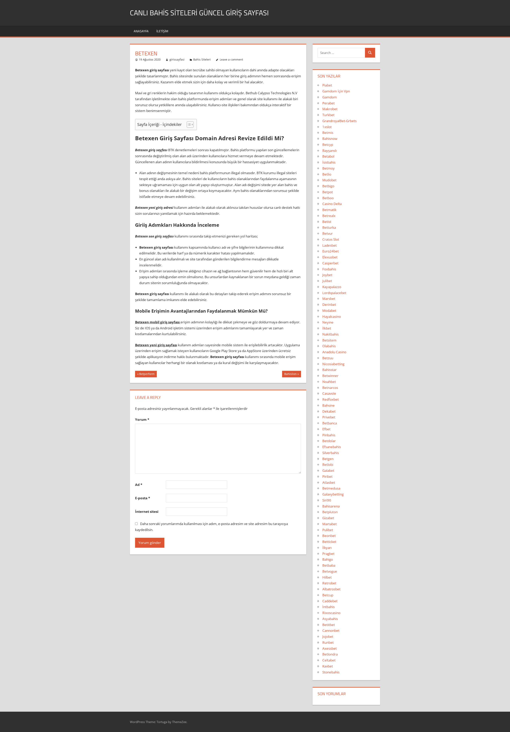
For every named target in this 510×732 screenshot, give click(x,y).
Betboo (328, 198)
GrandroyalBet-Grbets (339, 121)
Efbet (326, 429)
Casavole (329, 393)
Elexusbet (329, 257)
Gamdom (329, 97)
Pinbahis (328, 435)
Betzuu (327, 358)
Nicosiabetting (333, 364)
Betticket (329, 541)
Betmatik (329, 209)
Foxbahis (329, 269)
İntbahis (328, 606)
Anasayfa (141, 31)
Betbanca (329, 423)
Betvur (327, 233)
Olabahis (329, 346)
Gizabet (328, 518)
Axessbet (329, 648)
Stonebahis (330, 672)
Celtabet (328, 660)
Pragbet (328, 553)
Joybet (327, 275)
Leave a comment (231, 59)
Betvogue (329, 571)
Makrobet (329, 109)
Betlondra (330, 654)
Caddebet (329, 601)
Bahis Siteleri (202, 59)
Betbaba (328, 565)
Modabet (329, 310)
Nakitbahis (330, 334)
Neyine (327, 322)
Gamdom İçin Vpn (336, 91)
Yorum (142, 419)
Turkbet (328, 115)
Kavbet (327, 666)
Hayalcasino (331, 316)
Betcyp (327, 144)
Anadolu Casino (334, 352)
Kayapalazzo (331, 287)
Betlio (326, 174)
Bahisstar (329, 369)
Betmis (327, 132)
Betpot (327, 192)
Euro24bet (330, 251)
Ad (138, 484)
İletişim (162, 31)
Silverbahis (330, 452)
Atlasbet (328, 482)
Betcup (327, 595)
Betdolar (329, 441)
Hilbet (327, 577)
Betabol (328, 156)
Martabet (329, 524)
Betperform (147, 374)
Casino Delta (332, 203)
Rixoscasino (331, 612)
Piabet (327, 85)
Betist (326, 221)
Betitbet (328, 624)
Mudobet (329, 180)
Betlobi (327, 464)
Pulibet (327, 530)
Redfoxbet (330, 399)
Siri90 (326, 500)
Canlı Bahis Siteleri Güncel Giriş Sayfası (199, 12)
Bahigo (327, 559)
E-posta (142, 498)
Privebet (328, 417)
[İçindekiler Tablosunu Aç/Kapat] (188, 124)
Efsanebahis (331, 446)
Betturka (329, 227)
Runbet (328, 642)
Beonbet (329, 535)
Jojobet (327, 636)
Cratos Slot (330, 239)
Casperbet (330, 263)
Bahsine (328, 405)
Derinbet (329, 304)
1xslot (327, 127)
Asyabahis (330, 618)
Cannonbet (330, 630)
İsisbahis (328, 162)
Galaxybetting (333, 494)
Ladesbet (329, 245)
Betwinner (330, 375)
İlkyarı (327, 547)
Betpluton (330, 512)
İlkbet (326, 328)
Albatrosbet (331, 589)
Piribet (327, 476)
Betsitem (329, 340)
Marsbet (328, 298)
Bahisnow (329, 138)
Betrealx (328, 215)
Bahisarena (331, 506)
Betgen (327, 458)
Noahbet (329, 381)
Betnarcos (330, 387)
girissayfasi (177, 59)
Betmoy (328, 168)
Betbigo (328, 186)
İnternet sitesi (146, 511)
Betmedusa (331, 488)
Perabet (328, 103)
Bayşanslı (329, 150)
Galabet (328, 470)
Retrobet (329, 583)
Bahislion (290, 374)
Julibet (327, 281)
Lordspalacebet (334, 292)
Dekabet (328, 411)
